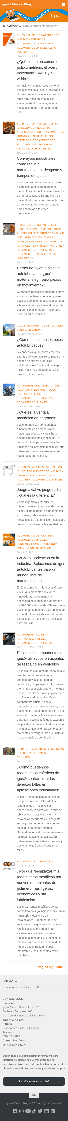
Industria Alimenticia (49, 132)
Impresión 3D (25, 127)
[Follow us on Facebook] (15, 1111)
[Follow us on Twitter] (40, 1111)
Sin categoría (41, 144)
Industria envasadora (32, 241)
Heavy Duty (24, 389)
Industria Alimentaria (31, 229)
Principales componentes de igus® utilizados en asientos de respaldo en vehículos (41, 658)
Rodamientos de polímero (35, 43)
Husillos (56, 467)
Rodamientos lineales (32, 47)
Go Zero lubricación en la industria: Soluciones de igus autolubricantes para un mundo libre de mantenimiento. (41, 569)
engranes (42, 225)
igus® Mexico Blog (16, 4)
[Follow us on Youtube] (27, 1111)
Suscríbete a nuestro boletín (34, 1081)
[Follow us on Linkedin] (46, 1111)
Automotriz (25, 385)
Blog (20, 225)
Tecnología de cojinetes (34, 148)
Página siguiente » (51, 967)
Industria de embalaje (49, 233)
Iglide (31, 35)
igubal (52, 123)
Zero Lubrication (29, 329)
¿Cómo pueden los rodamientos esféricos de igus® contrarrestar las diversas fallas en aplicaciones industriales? (38, 778)
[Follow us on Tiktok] (34, 1111)
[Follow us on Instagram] (21, 1111)
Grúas (55, 385)
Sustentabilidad (28, 544)
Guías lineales (38, 467)
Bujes (21, 35)
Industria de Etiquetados (35, 237)
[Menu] (63, 4)
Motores (56, 245)
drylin (31, 123)
